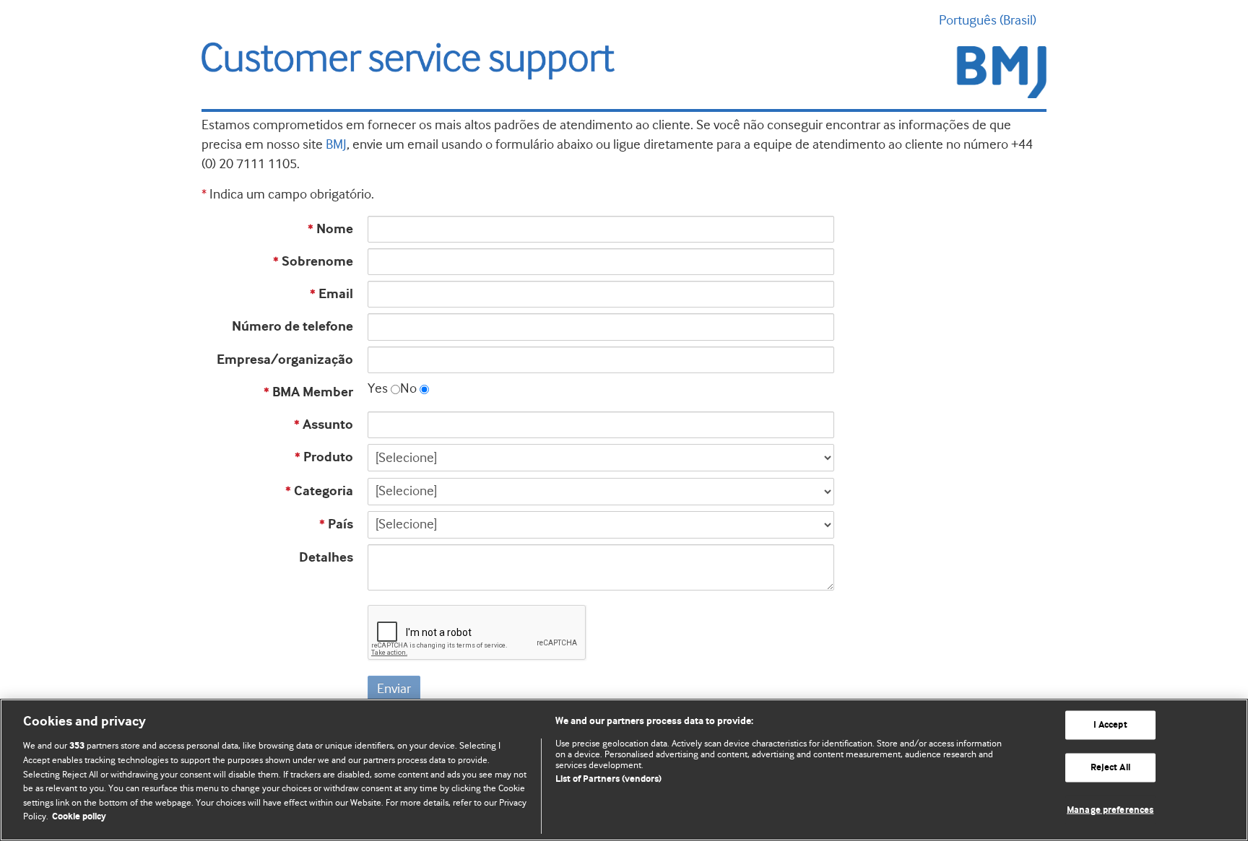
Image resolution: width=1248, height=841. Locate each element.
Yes (378, 388)
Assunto (323, 425)
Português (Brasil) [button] (987, 20)
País (336, 524)
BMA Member (308, 392)
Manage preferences (1110, 809)
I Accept (1110, 725)
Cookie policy (79, 816)
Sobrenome (313, 261)
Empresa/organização (285, 360)
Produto (324, 457)
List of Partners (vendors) (608, 779)
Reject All (1110, 767)
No (408, 388)
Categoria (319, 491)
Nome (330, 229)
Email (331, 294)
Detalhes (326, 557)
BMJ (336, 144)
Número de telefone (292, 326)
